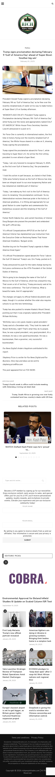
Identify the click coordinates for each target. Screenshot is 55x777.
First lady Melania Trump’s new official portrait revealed (12, 633)
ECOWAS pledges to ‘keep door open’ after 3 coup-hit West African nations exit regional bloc (40, 674)
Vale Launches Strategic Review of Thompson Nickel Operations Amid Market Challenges (14, 673)
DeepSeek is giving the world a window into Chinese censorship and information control (40, 712)
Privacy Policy (37, 738)
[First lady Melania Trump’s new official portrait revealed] (14, 619)
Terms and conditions (20, 738)
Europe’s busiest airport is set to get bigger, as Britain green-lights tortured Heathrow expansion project (14, 713)
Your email (27, 521)
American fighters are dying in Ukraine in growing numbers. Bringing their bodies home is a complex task (40, 635)
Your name (27, 506)
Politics (27, 48)
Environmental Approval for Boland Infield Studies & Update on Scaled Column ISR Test (27, 600)
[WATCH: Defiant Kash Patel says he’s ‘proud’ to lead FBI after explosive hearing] (27, 427)
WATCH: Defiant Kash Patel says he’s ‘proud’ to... (27, 448)
